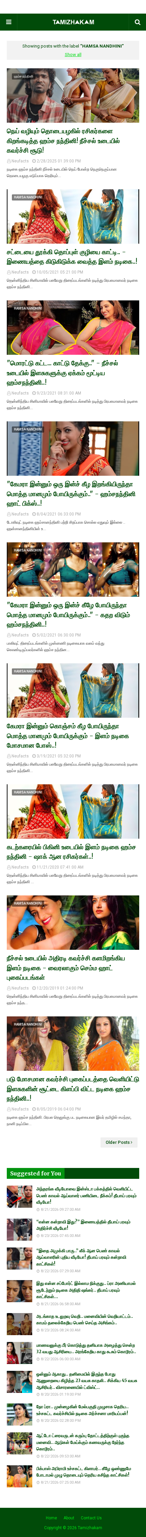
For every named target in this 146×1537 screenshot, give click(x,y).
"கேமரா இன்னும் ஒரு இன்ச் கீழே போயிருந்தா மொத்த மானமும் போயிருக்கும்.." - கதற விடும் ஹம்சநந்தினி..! (68, 614)
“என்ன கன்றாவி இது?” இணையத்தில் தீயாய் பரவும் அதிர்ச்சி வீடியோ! (83, 1225)
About (68, 1518)
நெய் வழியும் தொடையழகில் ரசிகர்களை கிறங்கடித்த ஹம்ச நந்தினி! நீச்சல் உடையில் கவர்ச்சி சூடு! (63, 140)
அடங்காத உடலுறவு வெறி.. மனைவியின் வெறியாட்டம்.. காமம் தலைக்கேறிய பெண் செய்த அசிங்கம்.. (84, 1319)
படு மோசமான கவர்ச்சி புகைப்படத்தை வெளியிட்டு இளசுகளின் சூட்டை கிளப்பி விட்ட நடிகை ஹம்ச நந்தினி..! (73, 1088)
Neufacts (20, 161)
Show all (73, 54)
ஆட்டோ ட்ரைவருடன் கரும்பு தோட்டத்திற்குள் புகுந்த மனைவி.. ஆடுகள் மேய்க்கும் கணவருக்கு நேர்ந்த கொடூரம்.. (82, 1442)
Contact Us (91, 1518)
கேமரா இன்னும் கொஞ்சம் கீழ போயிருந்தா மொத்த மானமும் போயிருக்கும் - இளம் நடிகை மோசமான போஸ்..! (68, 735)
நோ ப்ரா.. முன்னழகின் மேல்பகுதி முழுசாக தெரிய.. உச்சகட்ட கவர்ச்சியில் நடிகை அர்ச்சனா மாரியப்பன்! (82, 1410)
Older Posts (118, 1142)
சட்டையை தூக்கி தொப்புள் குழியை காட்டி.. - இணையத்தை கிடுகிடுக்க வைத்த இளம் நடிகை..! (72, 257)
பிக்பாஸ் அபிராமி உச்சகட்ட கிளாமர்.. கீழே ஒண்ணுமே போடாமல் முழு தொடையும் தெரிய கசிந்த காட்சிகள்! (83, 1472)
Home (51, 1518)
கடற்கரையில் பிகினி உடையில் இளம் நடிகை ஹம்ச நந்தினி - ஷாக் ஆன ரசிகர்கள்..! (71, 852)
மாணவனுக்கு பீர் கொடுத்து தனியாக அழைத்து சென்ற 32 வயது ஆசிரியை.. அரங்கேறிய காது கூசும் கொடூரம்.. (86, 1348)
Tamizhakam (90, 1527)
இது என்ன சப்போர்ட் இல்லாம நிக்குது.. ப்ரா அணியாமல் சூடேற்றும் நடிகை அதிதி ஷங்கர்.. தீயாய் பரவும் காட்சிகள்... (86, 1289)
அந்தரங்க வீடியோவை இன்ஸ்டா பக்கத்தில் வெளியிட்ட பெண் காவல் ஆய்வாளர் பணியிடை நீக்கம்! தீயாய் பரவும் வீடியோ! (86, 1195)
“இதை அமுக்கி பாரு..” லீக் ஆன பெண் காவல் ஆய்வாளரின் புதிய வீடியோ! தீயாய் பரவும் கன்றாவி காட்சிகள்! (81, 1257)
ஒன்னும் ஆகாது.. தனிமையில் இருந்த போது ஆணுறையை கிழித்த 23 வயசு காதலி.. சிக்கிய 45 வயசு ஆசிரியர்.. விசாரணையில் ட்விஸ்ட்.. (86, 1380)
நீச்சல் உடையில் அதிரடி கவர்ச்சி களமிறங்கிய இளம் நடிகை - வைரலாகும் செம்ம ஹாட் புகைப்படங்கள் (66, 967)
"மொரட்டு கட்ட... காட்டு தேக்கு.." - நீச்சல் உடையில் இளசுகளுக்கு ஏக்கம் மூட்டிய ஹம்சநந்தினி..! (62, 372)
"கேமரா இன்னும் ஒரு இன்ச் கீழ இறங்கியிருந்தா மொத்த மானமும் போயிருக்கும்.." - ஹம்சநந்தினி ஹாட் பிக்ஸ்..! (71, 493)
